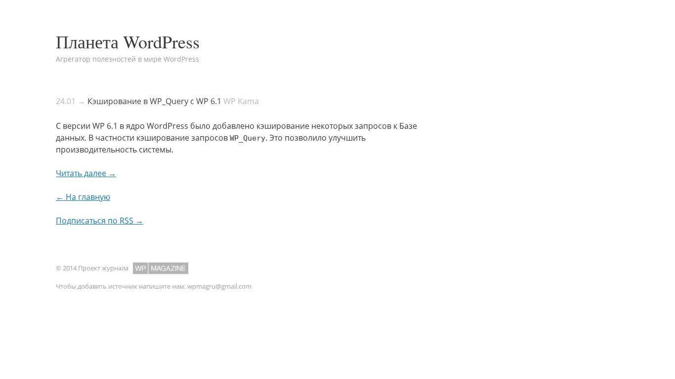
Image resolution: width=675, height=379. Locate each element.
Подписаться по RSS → (99, 220)
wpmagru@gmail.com (219, 286)
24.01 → (70, 101)
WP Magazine (160, 268)
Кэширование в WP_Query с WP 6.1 (154, 101)
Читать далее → (86, 173)
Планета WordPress (128, 41)
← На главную (83, 196)
